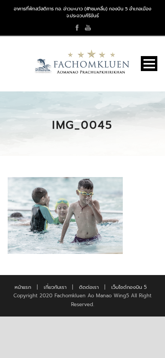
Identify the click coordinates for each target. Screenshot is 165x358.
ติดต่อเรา (89, 287)
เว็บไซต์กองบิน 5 (129, 287)
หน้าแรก (23, 287)
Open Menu (149, 63)
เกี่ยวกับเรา (55, 287)
